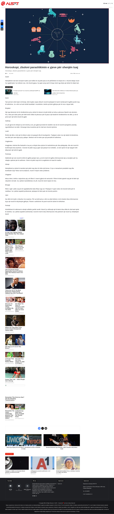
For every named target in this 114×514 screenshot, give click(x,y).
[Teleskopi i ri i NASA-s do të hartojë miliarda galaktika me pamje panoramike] (17, 463)
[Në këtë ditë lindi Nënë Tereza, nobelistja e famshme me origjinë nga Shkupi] (68, 463)
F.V (6, 73)
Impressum (60, 483)
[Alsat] (10, 3)
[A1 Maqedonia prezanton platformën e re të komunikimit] (42, 463)
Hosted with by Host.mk (63, 503)
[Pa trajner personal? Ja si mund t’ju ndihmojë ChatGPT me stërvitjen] (9, 91)
